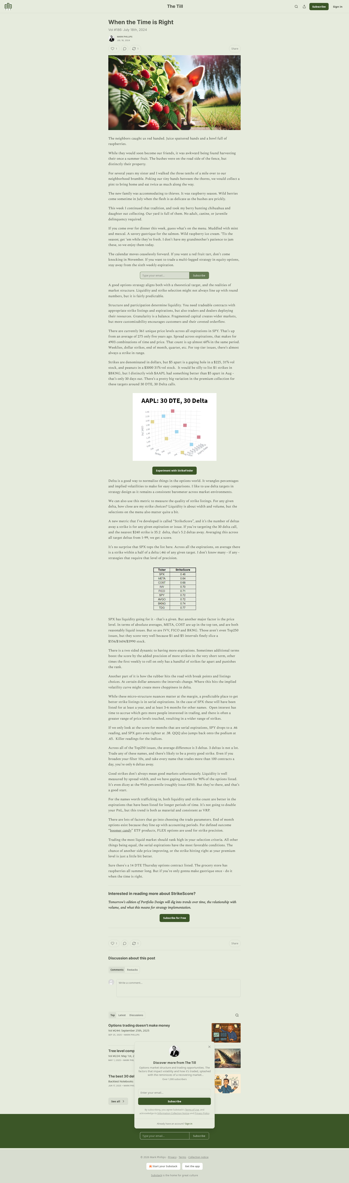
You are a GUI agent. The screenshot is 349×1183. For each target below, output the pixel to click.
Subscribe (319, 6)
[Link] (103, 893)
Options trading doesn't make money (139, 1025)
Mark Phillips (125, 36)
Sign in (337, 6)
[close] (209, 1047)
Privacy (172, 1157)
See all (115, 1101)
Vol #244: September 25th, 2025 (128, 1030)
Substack (156, 1175)
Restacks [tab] (132, 969)
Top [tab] (113, 1015)
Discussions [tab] (136, 1015)
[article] (174, 1033)
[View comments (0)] (124, 48)
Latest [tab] (122, 1015)
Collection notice (198, 1157)
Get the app (192, 1166)
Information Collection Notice (173, 1113)
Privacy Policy (202, 1113)
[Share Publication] (304, 6)
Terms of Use (192, 1109)
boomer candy (120, 830)
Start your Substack (165, 1166)
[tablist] (124, 969)
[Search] (296, 6)
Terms (182, 1157)
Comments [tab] (117, 969)
